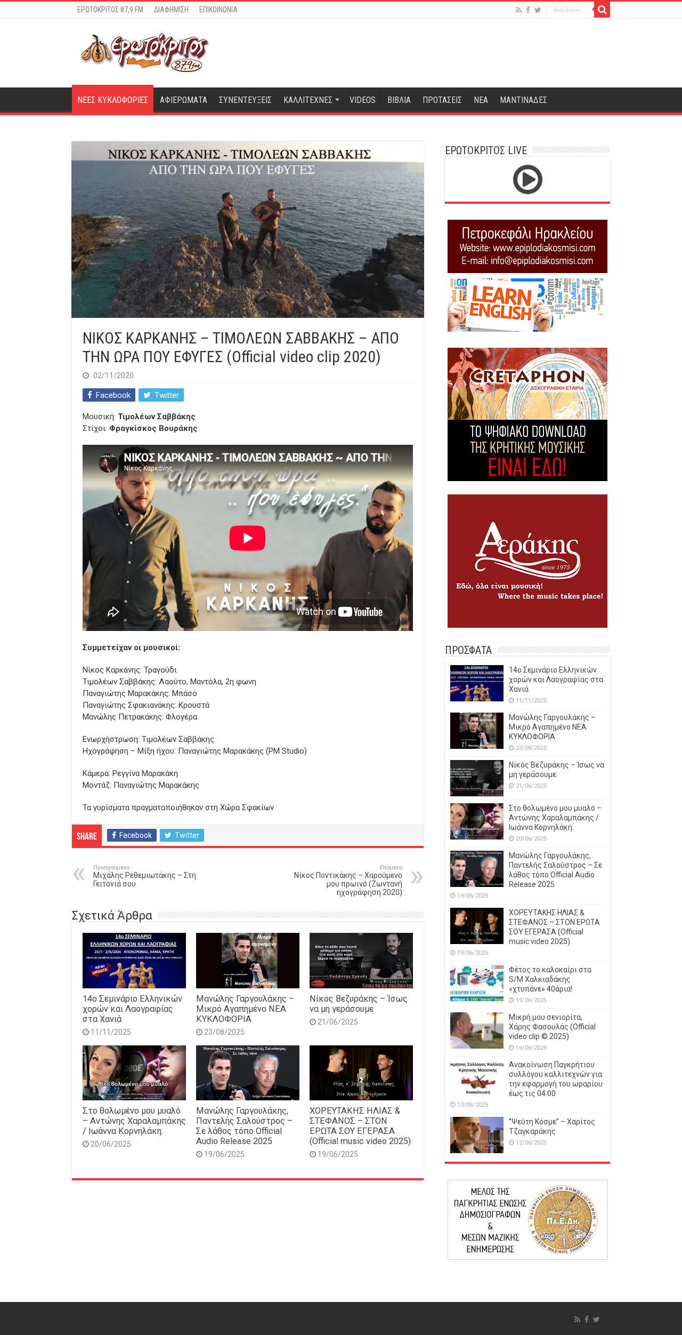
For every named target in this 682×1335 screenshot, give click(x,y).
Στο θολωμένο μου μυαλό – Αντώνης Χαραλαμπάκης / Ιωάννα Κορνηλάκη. (134, 1121)
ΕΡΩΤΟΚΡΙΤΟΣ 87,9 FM (110, 9)
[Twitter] (537, 10)
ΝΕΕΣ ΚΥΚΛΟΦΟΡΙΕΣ (112, 100)
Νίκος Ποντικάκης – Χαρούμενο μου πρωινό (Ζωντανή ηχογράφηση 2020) (348, 880)
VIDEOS (363, 100)
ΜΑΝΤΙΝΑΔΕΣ (523, 100)
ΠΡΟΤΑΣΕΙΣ (442, 100)
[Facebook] (528, 10)
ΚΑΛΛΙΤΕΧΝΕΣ (307, 100)
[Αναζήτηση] (602, 10)
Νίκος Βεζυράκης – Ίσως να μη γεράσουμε (359, 1004)
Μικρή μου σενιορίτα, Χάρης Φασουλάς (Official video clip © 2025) (552, 1027)
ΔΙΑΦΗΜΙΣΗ (171, 9)
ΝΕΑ (481, 100)
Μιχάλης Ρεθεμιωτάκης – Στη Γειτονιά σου (144, 876)
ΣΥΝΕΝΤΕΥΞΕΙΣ (245, 100)
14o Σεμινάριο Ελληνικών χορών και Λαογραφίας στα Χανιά (132, 1009)
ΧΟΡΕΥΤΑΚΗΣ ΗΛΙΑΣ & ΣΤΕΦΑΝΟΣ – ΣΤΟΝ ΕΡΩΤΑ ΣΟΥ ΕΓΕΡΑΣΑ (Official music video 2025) (360, 1126)
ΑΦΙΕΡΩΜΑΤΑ (183, 100)
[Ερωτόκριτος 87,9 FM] (145, 51)
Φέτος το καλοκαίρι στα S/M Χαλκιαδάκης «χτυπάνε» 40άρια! (550, 979)
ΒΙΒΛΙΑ (399, 100)
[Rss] (519, 10)
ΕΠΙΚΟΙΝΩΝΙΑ (218, 9)
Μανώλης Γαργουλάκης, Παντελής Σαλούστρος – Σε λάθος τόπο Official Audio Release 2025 (244, 1126)
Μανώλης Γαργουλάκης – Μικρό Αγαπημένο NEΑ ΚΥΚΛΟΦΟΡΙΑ (245, 1009)
